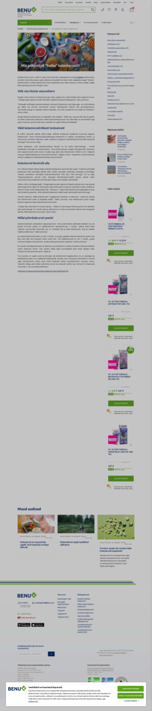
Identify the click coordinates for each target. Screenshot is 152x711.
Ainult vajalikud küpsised (130, 696)
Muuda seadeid (130, 701)
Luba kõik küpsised (130, 689)
